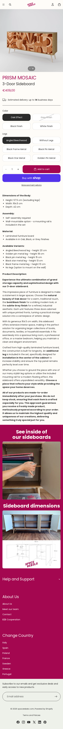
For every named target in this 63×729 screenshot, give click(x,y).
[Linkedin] (39, 722)
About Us (7, 603)
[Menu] (3, 4)
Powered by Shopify (44, 709)
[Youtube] (29, 722)
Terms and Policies (31, 715)
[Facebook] (18, 722)
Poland (6, 653)
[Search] (10, 4)
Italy (4, 642)
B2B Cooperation (11, 619)
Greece (6, 668)
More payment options (32, 185)
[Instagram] (23, 722)
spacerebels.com (26, 709)
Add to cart (43, 169)
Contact (6, 614)
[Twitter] (34, 722)
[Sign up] (56, 696)
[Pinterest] (45, 722)
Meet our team (10, 609)
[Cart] (59, 4)
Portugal (6, 674)
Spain (5, 647)
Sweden (6, 663)
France (6, 658)
